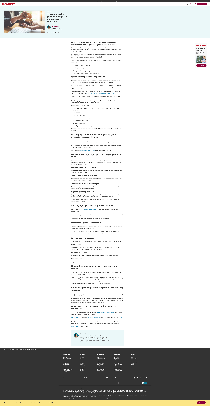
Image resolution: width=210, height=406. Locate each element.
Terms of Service (109, 382)
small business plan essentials (87, 150)
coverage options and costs (94, 317)
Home (5, 349)
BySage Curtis (55, 26)
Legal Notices (108, 392)
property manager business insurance (106, 312)
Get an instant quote (76, 326)
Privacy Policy (115, 382)
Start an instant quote (76, 317)
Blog (8, 349)
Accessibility (125, 382)
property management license (89, 209)
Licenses (120, 382)
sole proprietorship (93, 142)
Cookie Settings (51, 402)
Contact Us (65, 377)
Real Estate (12, 349)
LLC (99, 142)
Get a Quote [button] (201, 65)
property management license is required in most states (100, 93)
